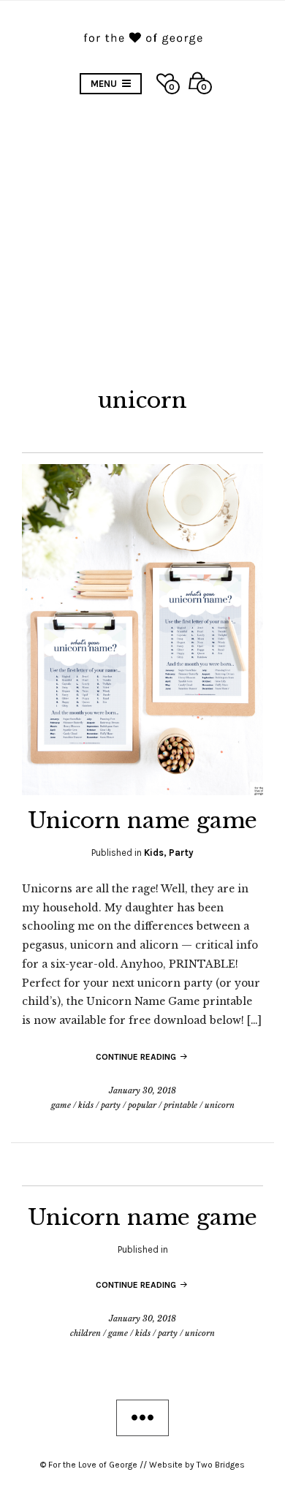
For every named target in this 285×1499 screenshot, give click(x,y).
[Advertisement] (142, 236)
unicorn (220, 1105)
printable (180, 1105)
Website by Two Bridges (197, 1465)
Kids (154, 852)
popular (142, 1105)
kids (86, 1105)
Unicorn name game (142, 820)
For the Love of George (92, 1465)
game (61, 1105)
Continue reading (137, 1057)
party (111, 1105)
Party (181, 852)
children (85, 1333)
